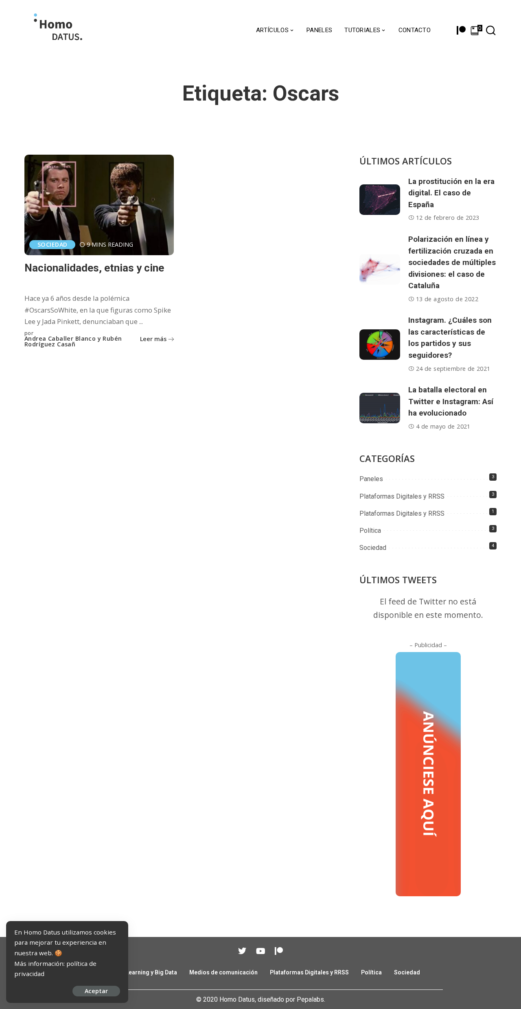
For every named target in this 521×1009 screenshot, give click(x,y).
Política (370, 530)
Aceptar (96, 991)
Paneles (371, 479)
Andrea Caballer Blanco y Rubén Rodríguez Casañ (73, 342)
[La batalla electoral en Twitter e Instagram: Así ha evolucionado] (379, 408)
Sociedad (52, 244)
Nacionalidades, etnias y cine (94, 268)
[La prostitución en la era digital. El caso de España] (379, 199)
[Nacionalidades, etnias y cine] (99, 205)
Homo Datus (237, 999)
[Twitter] (242, 951)
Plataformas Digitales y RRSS (401, 496)
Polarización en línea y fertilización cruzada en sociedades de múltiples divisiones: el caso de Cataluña (452, 262)
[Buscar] (491, 30)
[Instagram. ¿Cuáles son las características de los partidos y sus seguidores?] (379, 344)
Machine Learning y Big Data (139, 972)
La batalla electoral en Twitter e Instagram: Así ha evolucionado (450, 401)
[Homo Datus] (57, 30)
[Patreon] (461, 30)
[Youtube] (260, 951)
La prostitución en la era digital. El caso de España (451, 193)
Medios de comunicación (223, 972)
